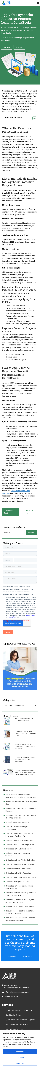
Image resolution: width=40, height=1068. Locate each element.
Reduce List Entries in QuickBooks (20, 906)
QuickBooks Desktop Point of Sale (19, 1010)
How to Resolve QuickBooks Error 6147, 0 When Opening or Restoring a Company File (25, 772)
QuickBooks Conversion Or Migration (21, 1019)
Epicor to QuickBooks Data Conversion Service (24, 719)
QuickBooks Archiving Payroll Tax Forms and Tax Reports (19, 834)
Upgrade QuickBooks (14, 1029)
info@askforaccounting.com (16, 992)
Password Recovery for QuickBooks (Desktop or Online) (20, 816)
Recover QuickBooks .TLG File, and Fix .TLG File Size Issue (19, 901)
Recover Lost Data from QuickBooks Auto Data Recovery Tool (20, 894)
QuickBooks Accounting (18, 28)
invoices (25, 313)
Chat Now (19, 47)
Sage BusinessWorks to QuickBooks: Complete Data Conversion (25, 746)
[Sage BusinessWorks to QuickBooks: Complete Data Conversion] (6, 746)
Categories (9, 700)
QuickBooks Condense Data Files (19, 849)
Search (31, 533)
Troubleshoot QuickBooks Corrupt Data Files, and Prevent (20, 919)
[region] (20, 1049)
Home (3, 28)
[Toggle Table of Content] (33, 118)
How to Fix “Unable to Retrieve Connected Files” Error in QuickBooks (25, 759)
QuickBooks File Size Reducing (18, 873)
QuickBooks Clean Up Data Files (19, 840)
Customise (20, 1057)
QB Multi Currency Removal (17, 822)
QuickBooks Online (13, 1015)
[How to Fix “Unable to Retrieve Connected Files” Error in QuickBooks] (6, 759)
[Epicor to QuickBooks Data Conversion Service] (6, 721)
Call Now (7, 47)
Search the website (14, 527)
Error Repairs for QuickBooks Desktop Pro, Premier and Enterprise (20, 795)
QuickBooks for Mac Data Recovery (21, 877)
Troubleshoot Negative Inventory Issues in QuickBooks (19, 912)
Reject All (20, 1063)
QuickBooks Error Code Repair (18, 868)
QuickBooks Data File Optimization (20, 860)
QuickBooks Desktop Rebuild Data (20, 864)
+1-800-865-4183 (12, 996)
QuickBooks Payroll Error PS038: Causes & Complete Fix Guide (25, 733)
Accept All (20, 1052)
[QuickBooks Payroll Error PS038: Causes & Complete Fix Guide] (6, 734)
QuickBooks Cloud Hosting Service (20, 844)
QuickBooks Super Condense (18, 881)
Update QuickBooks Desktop (17, 1024)
